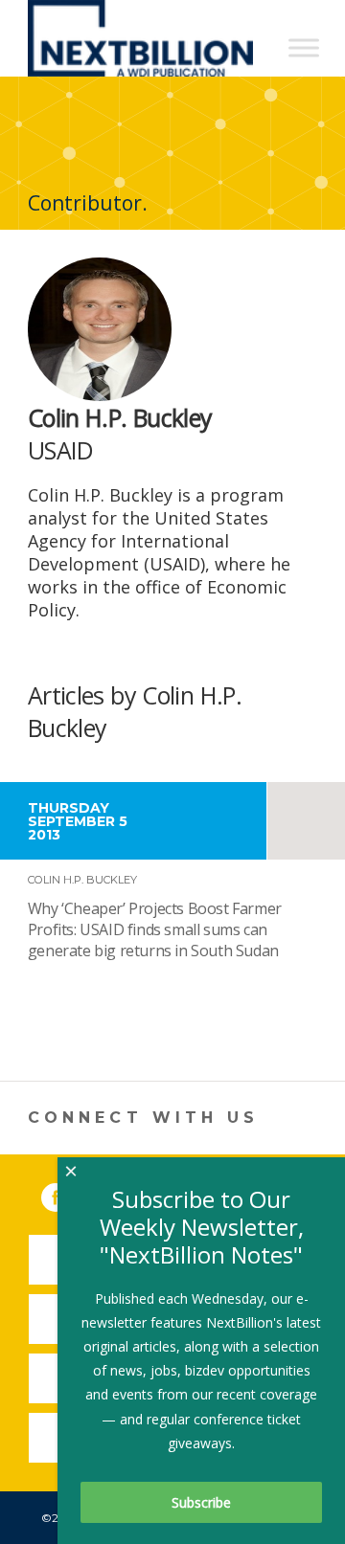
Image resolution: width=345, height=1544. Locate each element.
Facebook (69, 1193)
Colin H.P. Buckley (82, 879)
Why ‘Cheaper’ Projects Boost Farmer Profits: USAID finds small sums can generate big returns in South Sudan (155, 929)
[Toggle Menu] (303, 47)
